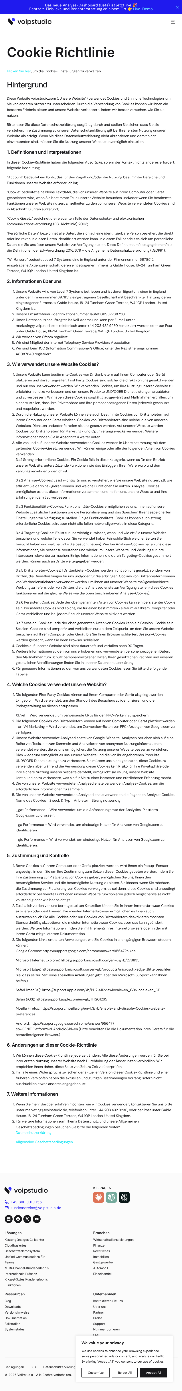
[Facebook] (18, 1219)
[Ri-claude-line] (98, 1197)
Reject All (125, 1373)
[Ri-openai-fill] (111, 1197)
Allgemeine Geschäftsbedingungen (44, 1142)
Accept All (153, 1373)
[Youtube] (37, 1219)
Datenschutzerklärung (33, 1132)
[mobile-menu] (170, 21)
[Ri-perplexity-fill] (124, 1197)
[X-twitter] (27, 1219)
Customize (96, 1373)
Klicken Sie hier (19, 71)
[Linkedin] (9, 1219)
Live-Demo (143, 9)
